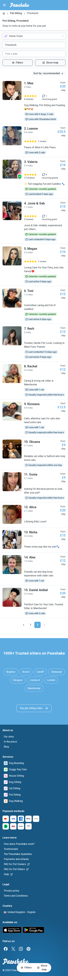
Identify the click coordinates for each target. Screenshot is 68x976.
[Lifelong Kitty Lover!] (34, 514)
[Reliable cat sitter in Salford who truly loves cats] (34, 453)
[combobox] (34, 36)
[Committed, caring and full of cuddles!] (34, 305)
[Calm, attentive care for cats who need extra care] (34, 418)
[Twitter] (13, 949)
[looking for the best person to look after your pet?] (34, 486)
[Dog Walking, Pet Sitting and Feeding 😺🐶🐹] (34, 101)
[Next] (44, 625)
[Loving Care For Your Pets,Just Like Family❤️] (34, 265)
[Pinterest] (28, 949)
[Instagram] (21, 949)
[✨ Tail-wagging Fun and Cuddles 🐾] (34, 177)
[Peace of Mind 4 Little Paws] (34, 140)
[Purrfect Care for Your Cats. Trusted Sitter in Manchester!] (34, 601)
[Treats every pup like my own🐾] (34, 539)
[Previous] (23, 625)
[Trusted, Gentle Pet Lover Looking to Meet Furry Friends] (34, 342)
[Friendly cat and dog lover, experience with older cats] (34, 569)
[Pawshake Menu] (4, 5)
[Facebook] (6, 949)
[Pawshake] (19, 5)
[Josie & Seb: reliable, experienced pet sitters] (34, 221)
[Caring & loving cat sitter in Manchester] (34, 380)
